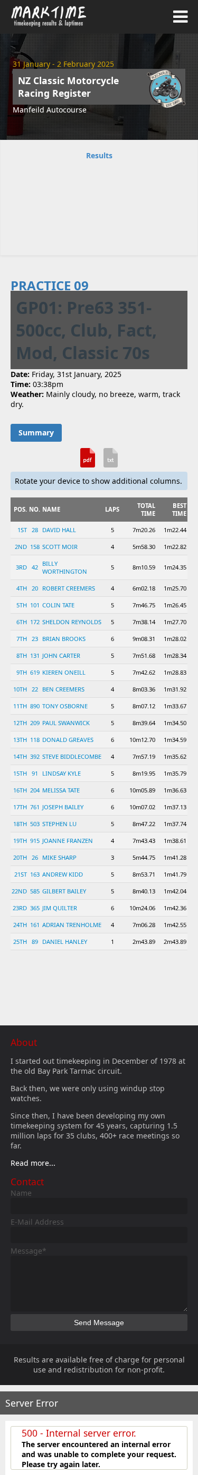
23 (35, 639)
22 (35, 689)
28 (35, 530)
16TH (20, 790)
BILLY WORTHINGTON (64, 567)
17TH (20, 807)
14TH (20, 756)
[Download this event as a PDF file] (87, 461)
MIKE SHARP (59, 857)
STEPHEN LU (59, 824)
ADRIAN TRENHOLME (71, 925)
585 (35, 891)
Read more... (33, 1163)
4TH (21, 588)
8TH (21, 655)
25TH (20, 941)
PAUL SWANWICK (66, 723)
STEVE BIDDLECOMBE (71, 756)
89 (35, 941)
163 (35, 874)
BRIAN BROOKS (64, 639)
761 (35, 807)
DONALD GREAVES (67, 740)
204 (35, 790)
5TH (21, 605)
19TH (20, 841)
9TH (21, 672)
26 (35, 857)
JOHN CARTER (61, 655)
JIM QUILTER (59, 908)
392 (35, 756)
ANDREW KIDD (62, 874)
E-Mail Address (37, 1222)
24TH (20, 925)
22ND (19, 891)
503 (35, 824)
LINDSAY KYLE (61, 773)
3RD (21, 567)
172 (35, 622)
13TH (20, 740)
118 (35, 740)
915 (35, 841)
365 (35, 908)
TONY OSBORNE (65, 706)
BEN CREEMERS (63, 689)
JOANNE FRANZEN (67, 841)
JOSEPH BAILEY (62, 807)
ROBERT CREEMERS (68, 588)
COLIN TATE (58, 605)
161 (35, 925)
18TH (20, 824)
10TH (20, 689)
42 (35, 567)
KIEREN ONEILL (64, 672)
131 (35, 655)
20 (35, 588)
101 (35, 605)
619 (35, 672)
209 (35, 723)
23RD (20, 908)
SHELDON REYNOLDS (71, 622)
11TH (20, 706)
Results (99, 155)
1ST (22, 530)
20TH (20, 857)
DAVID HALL (59, 530)
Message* (28, 1251)
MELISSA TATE (61, 790)
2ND (21, 547)
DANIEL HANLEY (64, 941)
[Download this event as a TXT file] (110, 461)
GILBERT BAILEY (64, 891)
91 (35, 773)
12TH (20, 723)
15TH (20, 773)
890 (35, 706)
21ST (20, 874)
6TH (21, 622)
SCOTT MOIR (60, 547)
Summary (36, 433)
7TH (21, 639)
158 (35, 547)
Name (21, 1193)
